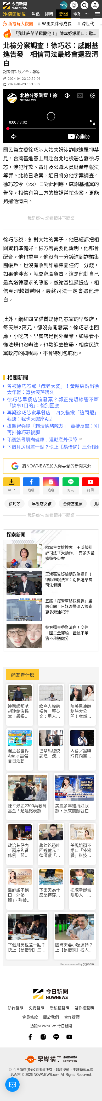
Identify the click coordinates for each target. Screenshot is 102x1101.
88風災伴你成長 (57, 23)
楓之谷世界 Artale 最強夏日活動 (18, 756)
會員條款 (30, 1017)
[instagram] (43, 1037)
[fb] (30, 1037)
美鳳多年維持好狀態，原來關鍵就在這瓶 (74, 808)
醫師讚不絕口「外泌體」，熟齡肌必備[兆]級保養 (19, 895)
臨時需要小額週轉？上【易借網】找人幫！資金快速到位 (74, 947)
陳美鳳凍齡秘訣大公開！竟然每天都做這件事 (80, 711)
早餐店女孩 (42, 503)
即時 (49, 14)
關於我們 (51, 1017)
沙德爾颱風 (14, 13)
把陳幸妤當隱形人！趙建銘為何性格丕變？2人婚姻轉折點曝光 (82, 893)
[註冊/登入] (95, 5)
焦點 (35, 14)
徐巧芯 (14, 503)
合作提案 (72, 1017)
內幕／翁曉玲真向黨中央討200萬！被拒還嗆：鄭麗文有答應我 (80, 753)
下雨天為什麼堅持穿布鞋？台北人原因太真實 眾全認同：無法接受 (51, 893)
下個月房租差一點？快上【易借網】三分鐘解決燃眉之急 (27, 947)
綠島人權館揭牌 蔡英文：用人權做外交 (49, 711)
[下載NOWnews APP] (74, 5)
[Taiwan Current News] (63, 5)
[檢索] (84, 5)
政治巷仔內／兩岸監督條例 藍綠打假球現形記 (18, 850)
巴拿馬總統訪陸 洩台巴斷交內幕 (49, 753)
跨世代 (88, 23)
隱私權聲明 (59, 1008)
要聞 (63, 13)
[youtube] (69, 1037)
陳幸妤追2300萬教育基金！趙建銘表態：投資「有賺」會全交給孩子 (27, 808)
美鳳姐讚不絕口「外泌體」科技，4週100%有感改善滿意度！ (82, 850)
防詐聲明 (16, 1008)
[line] (56, 1037)
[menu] (97, 13)
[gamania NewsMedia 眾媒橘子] (51, 1059)
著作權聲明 (84, 1008)
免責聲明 (36, 1008)
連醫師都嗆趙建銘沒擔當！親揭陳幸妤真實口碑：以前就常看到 (18, 711)
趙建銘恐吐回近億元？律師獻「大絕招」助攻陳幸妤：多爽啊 (49, 850)
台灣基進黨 (73, 503)
